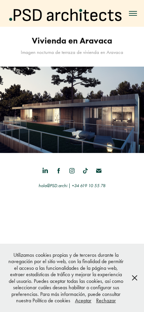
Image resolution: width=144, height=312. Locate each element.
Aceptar (83, 300)
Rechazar (106, 300)
